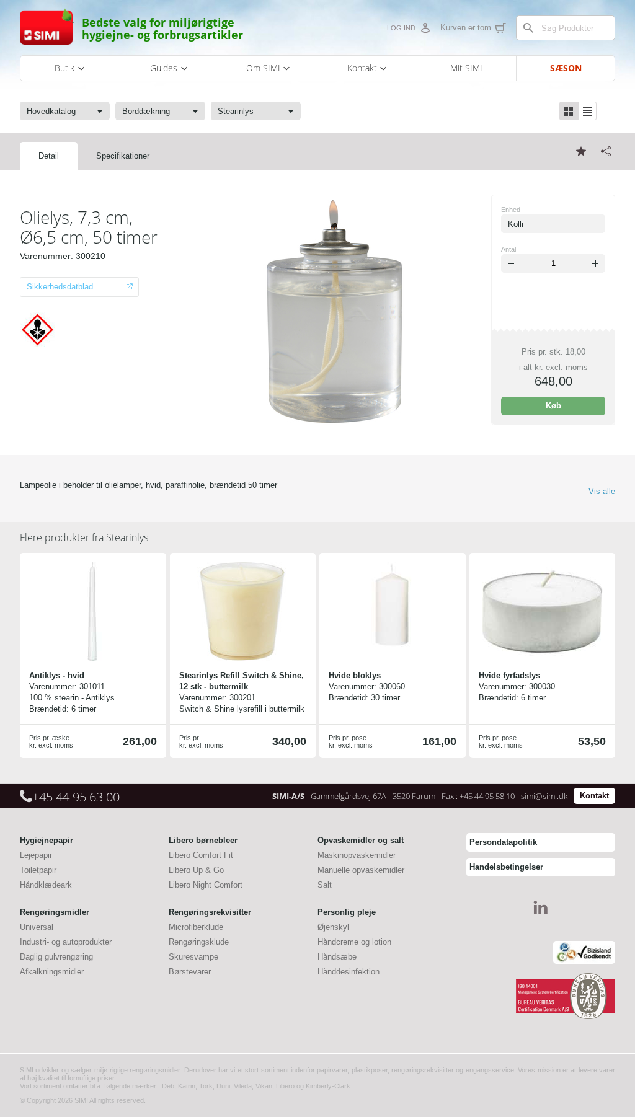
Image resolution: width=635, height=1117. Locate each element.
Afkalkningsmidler (52, 971)
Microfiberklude (196, 927)
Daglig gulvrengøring (56, 956)
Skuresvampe (193, 956)
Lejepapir (36, 855)
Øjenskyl (333, 927)
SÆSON (566, 68)
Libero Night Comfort (205, 885)
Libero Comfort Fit (201, 855)
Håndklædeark (46, 885)
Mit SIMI (466, 68)
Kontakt (594, 795)
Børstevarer (190, 971)
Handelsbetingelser (506, 867)
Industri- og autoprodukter (66, 942)
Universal (36, 927)
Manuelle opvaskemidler (361, 870)
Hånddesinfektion (349, 971)
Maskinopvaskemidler (357, 855)
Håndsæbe (337, 956)
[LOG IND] (424, 28)
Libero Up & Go (196, 870)
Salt (325, 885)
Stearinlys (84, 537)
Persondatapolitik (503, 842)
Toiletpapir (38, 870)
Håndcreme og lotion (354, 942)
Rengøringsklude (199, 942)
